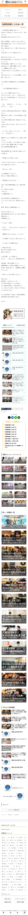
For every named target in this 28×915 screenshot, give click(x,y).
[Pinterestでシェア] (11, 600)
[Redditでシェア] (17, 596)
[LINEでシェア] (15, 417)
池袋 (15, 408)
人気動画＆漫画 (20, 325)
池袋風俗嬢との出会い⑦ (10, 436)
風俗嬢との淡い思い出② (10, 443)
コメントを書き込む (14, 810)
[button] (18, 417)
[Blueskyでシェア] (17, 592)
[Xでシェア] (9, 417)
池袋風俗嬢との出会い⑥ (10, 434)
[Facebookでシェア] (5, 596)
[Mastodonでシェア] (11, 592)
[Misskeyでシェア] (23, 592)
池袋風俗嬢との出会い (10, 425)
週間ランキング (7, 325)
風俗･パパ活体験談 (7, 408)
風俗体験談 (20, 408)
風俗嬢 (4, 411)
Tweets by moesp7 (5, 829)
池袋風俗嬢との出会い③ (10, 427)
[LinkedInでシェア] (17, 600)
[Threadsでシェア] (11, 596)
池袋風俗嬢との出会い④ (10, 429)
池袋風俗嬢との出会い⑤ (10, 431)
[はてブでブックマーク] (12, 417)
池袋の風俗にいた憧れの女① (11, 438)
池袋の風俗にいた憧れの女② (11, 441)
